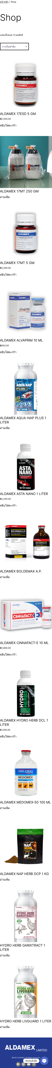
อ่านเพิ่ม (5, 197)
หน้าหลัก (4, 1)
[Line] (23, 1064)
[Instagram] (34, 1064)
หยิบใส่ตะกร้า (8, 125)
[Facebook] (18, 1064)
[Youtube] (28, 1064)
